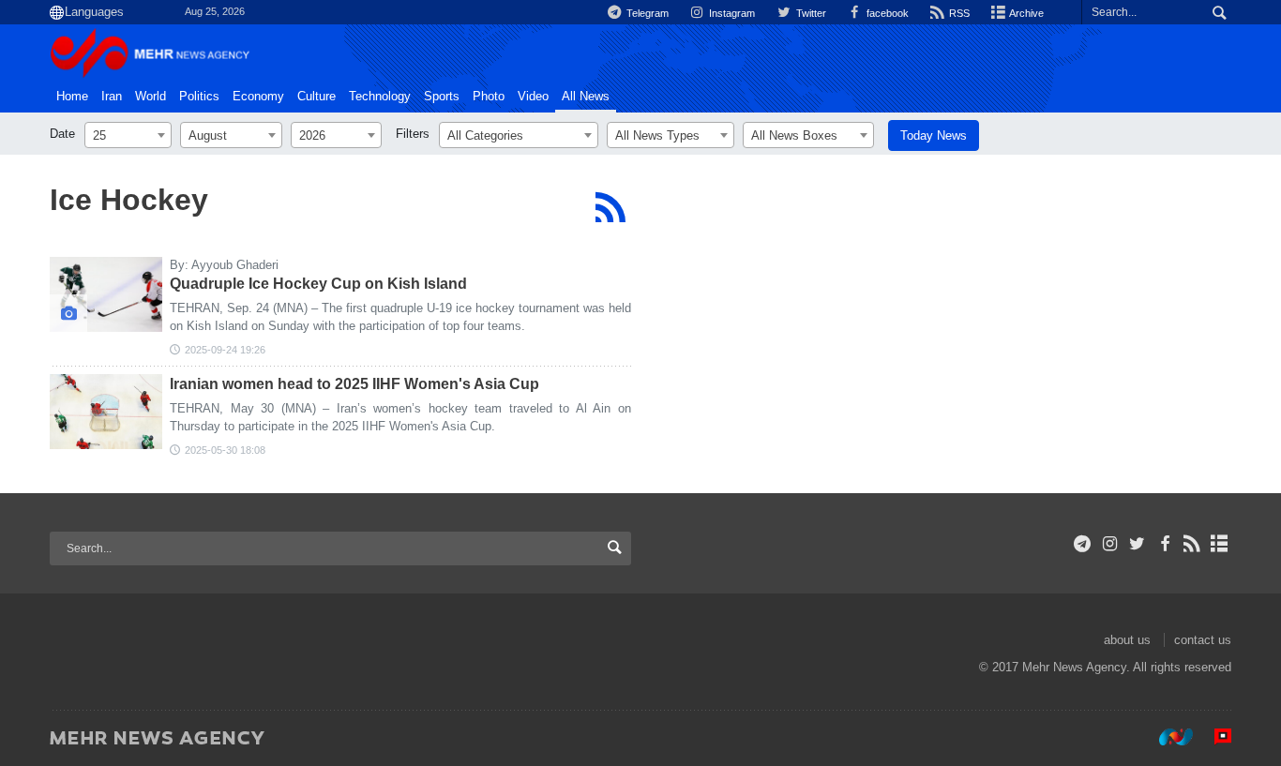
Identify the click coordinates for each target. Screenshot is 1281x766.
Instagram (730, 13)
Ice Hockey (129, 200)
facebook (886, 13)
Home (72, 96)
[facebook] (1164, 543)
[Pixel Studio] (1213, 736)
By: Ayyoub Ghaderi (224, 265)
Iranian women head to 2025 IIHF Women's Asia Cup (354, 384)
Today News (933, 135)
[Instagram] (1110, 543)
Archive (1025, 13)
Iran (111, 96)
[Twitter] (1137, 543)
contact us (1202, 640)
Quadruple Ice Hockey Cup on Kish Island (318, 284)
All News (586, 96)
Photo (489, 96)
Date (62, 134)
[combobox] (128, 135)
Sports (442, 96)
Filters (413, 134)
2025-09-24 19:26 (225, 349)
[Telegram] (1082, 543)
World (150, 96)
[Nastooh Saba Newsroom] (1166, 736)
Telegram (646, 13)
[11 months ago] (106, 294)
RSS (958, 13)
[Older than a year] (106, 411)
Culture (316, 96)
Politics (199, 96)
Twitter (809, 13)
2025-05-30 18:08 (225, 450)
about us (1127, 640)
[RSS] (610, 207)
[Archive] (1219, 543)
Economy (258, 96)
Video (533, 96)
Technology (380, 96)
